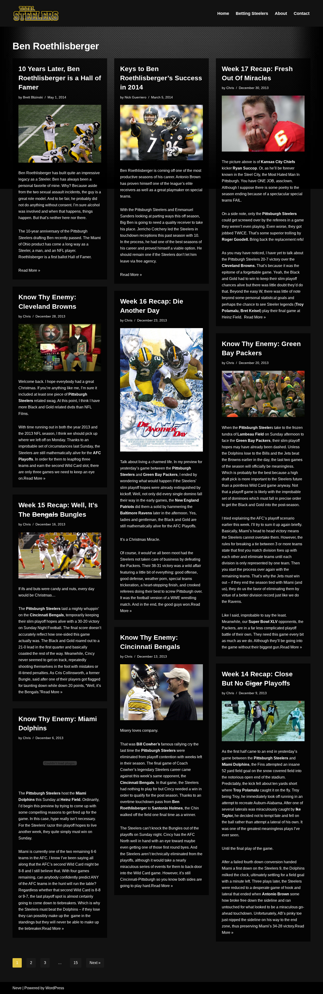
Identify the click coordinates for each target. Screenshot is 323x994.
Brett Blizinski (33, 97)
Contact (302, 13)
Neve (17, 988)
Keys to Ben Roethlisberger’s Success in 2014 (161, 78)
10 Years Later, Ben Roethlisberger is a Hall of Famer (59, 78)
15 (76, 963)
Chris (230, 88)
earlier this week (235, 525)
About (281, 13)
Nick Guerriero (135, 97)
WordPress (54, 988)
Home (223, 13)
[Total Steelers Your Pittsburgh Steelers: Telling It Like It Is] (36, 13)
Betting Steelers (252, 13)
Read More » (29, 270)
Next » (95, 963)
